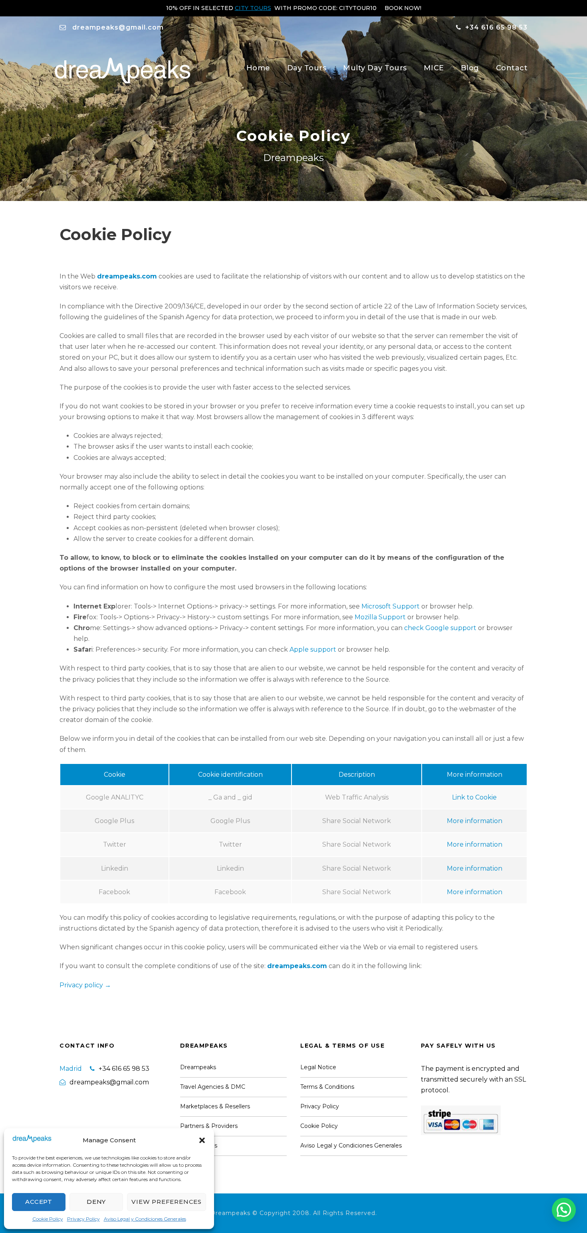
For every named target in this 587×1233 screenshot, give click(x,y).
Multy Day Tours (375, 68)
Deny (96, 1201)
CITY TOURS (253, 8)
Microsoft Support (390, 606)
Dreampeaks (198, 1067)
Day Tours (307, 68)
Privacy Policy (83, 1219)
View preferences (166, 1201)
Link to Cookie (474, 797)
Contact (512, 68)
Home (258, 68)
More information (474, 821)
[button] (202, 1140)
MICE (434, 68)
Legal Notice (318, 1067)
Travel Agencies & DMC (212, 1086)
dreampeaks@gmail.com (118, 27)
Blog (470, 68)
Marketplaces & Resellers (215, 1106)
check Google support (440, 628)
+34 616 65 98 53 (496, 27)
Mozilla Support (380, 617)
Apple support (313, 649)
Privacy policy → (85, 985)
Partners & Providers (209, 1126)
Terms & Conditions (327, 1086)
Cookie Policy (47, 1219)
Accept (38, 1201)
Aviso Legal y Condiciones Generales (145, 1219)
